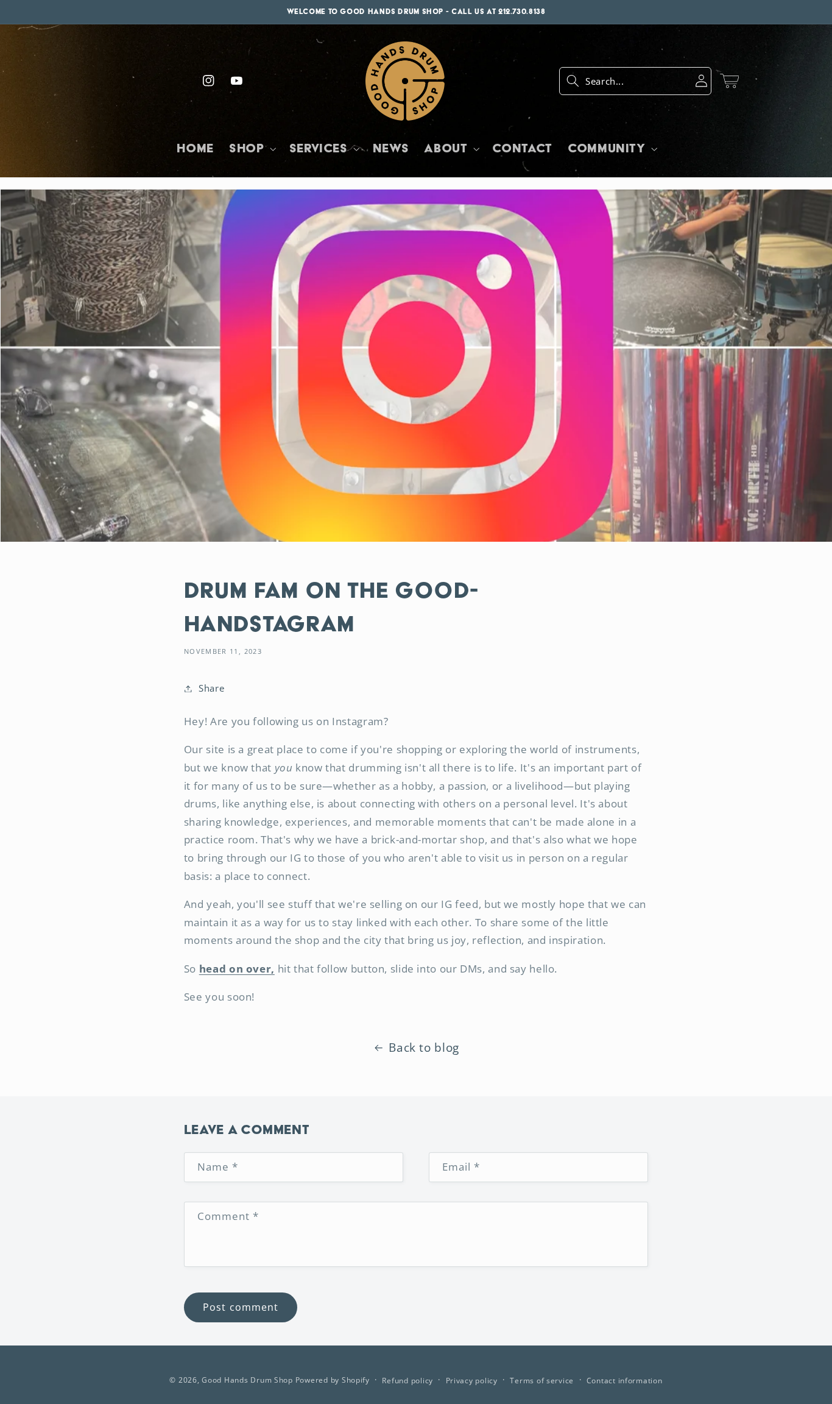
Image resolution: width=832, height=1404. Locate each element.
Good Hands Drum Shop (247, 1379)
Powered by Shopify (332, 1379)
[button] (635, 81)
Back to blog (424, 1047)
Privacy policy (472, 1380)
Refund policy (407, 1380)
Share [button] (211, 688)
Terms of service (542, 1380)
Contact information (625, 1380)
